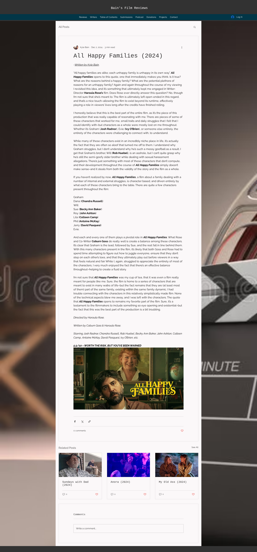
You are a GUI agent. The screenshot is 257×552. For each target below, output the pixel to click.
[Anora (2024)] (128, 465)
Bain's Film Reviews (129, 8)
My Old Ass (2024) (173, 482)
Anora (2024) (120, 482)
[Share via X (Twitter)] (82, 421)
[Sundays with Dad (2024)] (80, 465)
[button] (194, 27)
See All (195, 447)
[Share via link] (89, 421)
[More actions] (182, 47)
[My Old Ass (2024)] (176, 465)
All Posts (64, 26)
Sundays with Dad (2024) (75, 483)
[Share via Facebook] (74, 421)
